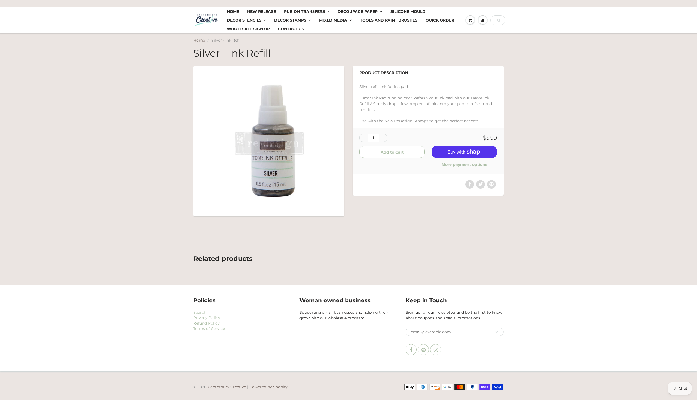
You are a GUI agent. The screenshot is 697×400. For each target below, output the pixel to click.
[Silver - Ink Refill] (269, 140)
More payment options (464, 164)
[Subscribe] (497, 331)
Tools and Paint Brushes (388, 20)
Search (199, 312)
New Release (261, 11)
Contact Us (291, 28)
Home (233, 11)
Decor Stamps (290, 20)
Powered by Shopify (268, 386)
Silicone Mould (408, 11)
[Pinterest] (423, 349)
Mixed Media (333, 20)
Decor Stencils (244, 20)
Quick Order (440, 20)
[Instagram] (435, 349)
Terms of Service (209, 328)
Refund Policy (206, 323)
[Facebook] (411, 349)
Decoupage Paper (358, 11)
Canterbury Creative (227, 386)
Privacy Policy (206, 317)
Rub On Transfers (304, 11)
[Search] (498, 20)
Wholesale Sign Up (248, 28)
